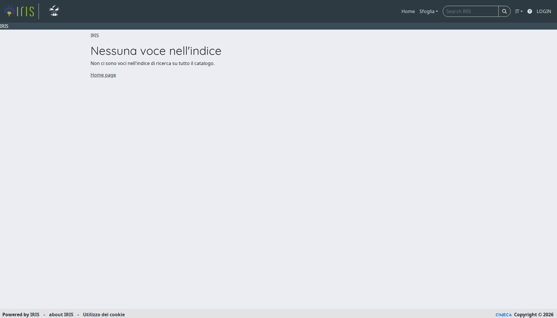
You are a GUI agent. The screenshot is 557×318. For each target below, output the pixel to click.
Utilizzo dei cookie (104, 314)
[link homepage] (21, 11)
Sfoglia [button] (427, 11)
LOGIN (544, 11)
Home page (103, 75)
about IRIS (61, 314)
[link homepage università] (54, 11)
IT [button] (517, 11)
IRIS (95, 35)
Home (408, 11)
